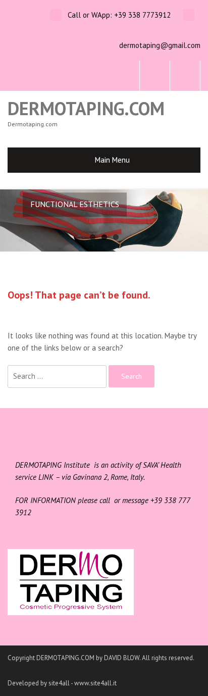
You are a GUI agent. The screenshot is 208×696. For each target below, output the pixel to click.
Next (193, 220)
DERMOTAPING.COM (86, 108)
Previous (15, 220)
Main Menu (112, 160)
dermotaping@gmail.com (159, 45)
